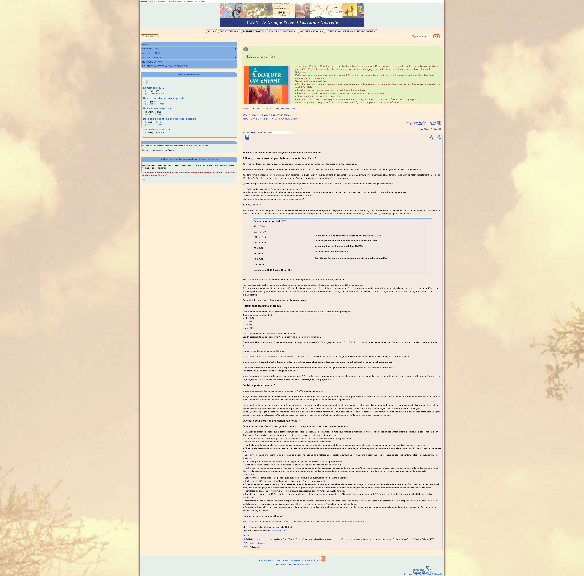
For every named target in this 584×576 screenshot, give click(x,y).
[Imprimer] (247, 139)
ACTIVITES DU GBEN (255, 31)
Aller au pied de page (196, 1)
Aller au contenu (160, 1)
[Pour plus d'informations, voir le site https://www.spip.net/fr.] (429, 570)
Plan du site (266, 560)
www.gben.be (278, 530)
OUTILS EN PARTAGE (283, 31)
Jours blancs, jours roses (157, 129)
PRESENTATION (229, 31)
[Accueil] (292, 27)
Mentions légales (292, 560)
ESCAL (425, 572)
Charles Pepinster (431, 129)
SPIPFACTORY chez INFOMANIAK (428, 574)
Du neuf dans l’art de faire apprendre (164, 98)
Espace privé (310, 560)
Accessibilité (146, 1)
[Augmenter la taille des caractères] (431, 139)
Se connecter (151, 36)
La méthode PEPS (153, 88)
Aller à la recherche (177, 1)
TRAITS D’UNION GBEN (285, 108)
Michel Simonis (155, 114)
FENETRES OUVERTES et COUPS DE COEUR (351, 31)
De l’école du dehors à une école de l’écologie (169, 119)
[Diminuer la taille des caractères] (438, 139)
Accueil (212, 31)
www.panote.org (256, 543)
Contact (278, 560)
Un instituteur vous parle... (158, 108)
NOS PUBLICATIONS (311, 31)
